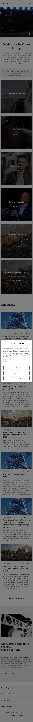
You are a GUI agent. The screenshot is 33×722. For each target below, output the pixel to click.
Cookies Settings (16, 378)
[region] (16, 361)
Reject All (16, 373)
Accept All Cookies (16, 368)
